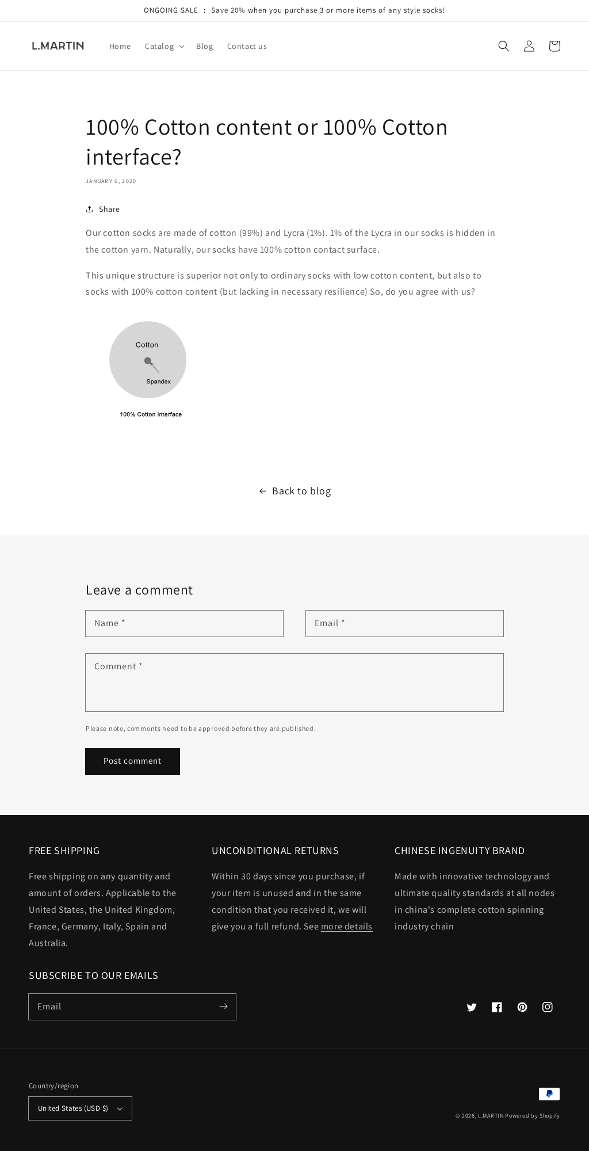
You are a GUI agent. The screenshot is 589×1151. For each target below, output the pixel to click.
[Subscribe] (223, 1006)
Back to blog (301, 490)
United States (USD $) (73, 1108)
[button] (504, 46)
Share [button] (109, 209)
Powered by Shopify (532, 1115)
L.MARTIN (491, 1115)
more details (347, 926)
